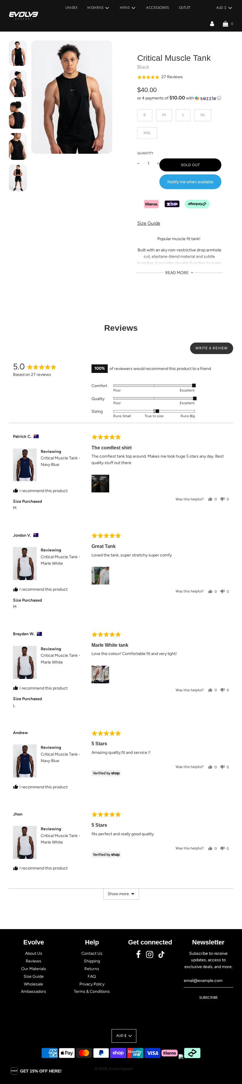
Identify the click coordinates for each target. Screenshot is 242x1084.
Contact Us (91, 953)
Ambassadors (33, 991)
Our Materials (33, 968)
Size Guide (148, 223)
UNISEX (71, 7)
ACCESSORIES (157, 7)
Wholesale (33, 984)
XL (202, 114)
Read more (177, 272)
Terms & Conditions (92, 991)
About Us (33, 953)
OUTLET (185, 7)
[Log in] (212, 24)
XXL (147, 132)
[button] (160, 77)
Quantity (145, 153)
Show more (118, 893)
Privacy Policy (91, 984)
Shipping (92, 961)
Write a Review (211, 348)
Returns (91, 968)
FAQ (92, 976)
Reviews (33, 961)
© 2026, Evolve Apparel (114, 1069)
